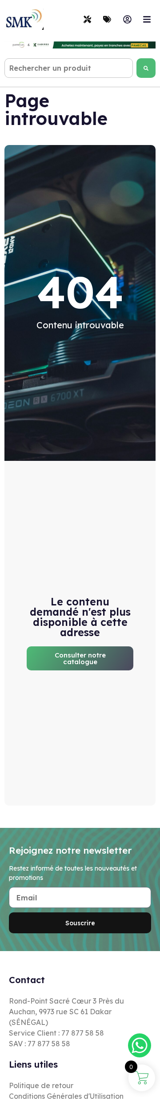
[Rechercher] (146, 68)
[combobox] (68, 68)
